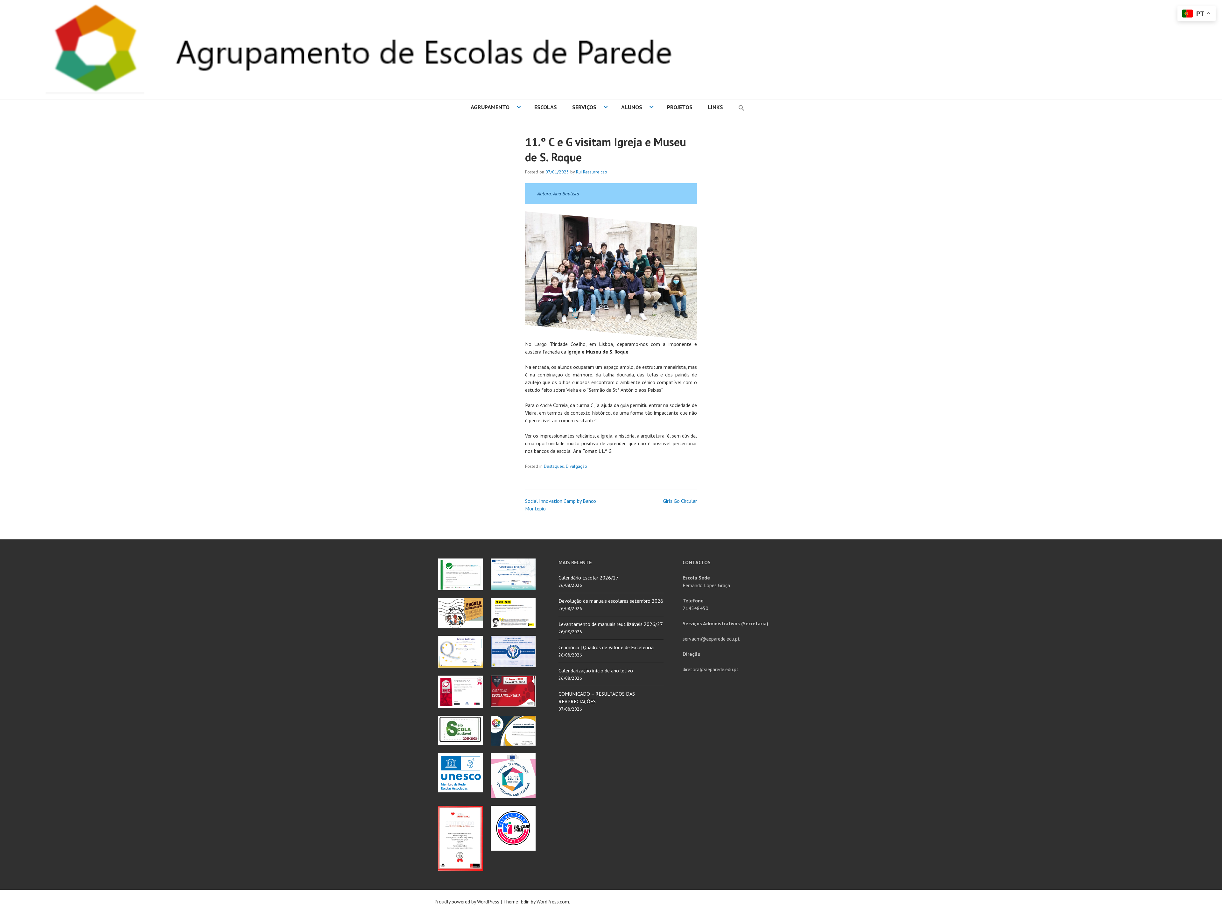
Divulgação (576, 466)
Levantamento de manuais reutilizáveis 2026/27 (610, 624)
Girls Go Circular (680, 501)
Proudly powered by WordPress (466, 901)
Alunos (631, 107)
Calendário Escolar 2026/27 (588, 577)
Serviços (584, 107)
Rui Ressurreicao (591, 172)
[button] (741, 107)
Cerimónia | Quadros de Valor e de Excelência (606, 647)
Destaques (554, 466)
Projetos (679, 107)
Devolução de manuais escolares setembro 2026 (610, 601)
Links (715, 107)
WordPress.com (553, 901)
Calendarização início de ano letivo (595, 670)
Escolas (545, 107)
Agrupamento (490, 107)
